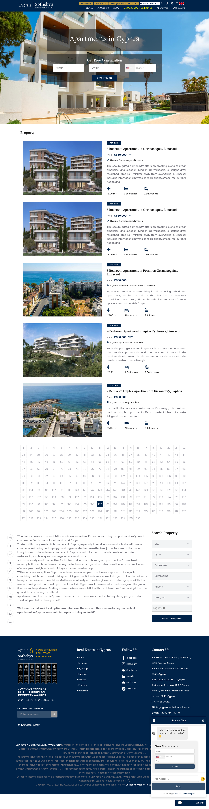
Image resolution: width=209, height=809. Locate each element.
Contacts (179, 7)
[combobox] (130, 68)
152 (169, 490)
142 (92, 490)
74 (77, 469)
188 (108, 504)
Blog (116, 7)
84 (153, 469)
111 (23, 483)
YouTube (131, 682)
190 (123, 504)
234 (123, 518)
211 (115, 511)
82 (138, 469)
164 (92, 497)
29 (69, 455)
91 (39, 476)
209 (100, 511)
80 (122, 469)
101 (115, 476)
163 (84, 497)
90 (31, 476)
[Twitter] (10, 563)
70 (46, 469)
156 (31, 497)
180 (46, 504)
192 (138, 504)
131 (176, 483)
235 (130, 518)
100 (108, 476)
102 (123, 476)
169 (130, 497)
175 (176, 497)
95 (69, 476)
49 (54, 462)
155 (23, 497)
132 (184, 483)
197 (176, 504)
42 (168, 455)
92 (46, 476)
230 (92, 518)
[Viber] (10, 580)
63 (161, 462)
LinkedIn (130, 676)
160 (62, 497)
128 (153, 483)
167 (115, 497)
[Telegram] (10, 554)
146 (123, 490)
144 (108, 490)
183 (69, 504)
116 (61, 483)
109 (176, 476)
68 (31, 469)
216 (153, 511)
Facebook (131, 657)
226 (62, 518)
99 (100, 476)
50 (61, 462)
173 (161, 497)
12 (107, 448)
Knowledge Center (30, 725)
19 (161, 448)
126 (138, 483)
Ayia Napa (83, 668)
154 (184, 490)
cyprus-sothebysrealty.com (185, 794)
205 (69, 511)
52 (77, 462)
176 (184, 497)
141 (84, 490)
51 (69, 462)
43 (176, 455)
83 (145, 469)
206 (77, 511)
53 (84, 462)
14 (123, 448)
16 (138, 448)
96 (77, 476)
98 (92, 476)
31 (85, 455)
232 (108, 518)
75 (84, 469)
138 (61, 490)
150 (153, 490)
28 (61, 455)
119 (84, 483)
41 (161, 455)
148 (138, 490)
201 (39, 511)
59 (130, 462)
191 (130, 504)
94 (61, 476)
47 (38, 462)
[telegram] (174, 3)
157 (39, 497)
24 (31, 455)
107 (161, 476)
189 (115, 504)
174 (169, 497)
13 (115, 448)
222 (31, 518)
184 (77, 504)
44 (184, 455)
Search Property (172, 618)
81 (130, 469)
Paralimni (83, 690)
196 (169, 504)
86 (168, 469)
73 (69, 469)
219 (176, 511)
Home (89, 7)
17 (146, 448)
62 (153, 462)
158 (46, 497)
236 (138, 518)
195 (161, 504)
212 (123, 511)
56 (107, 462)
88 (184, 469)
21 (176, 448)
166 (108, 497)
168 (123, 497)
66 (184, 462)
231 (100, 518)
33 (100, 455)
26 (46, 455)
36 (122, 455)
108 (169, 476)
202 (46, 511)
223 (39, 518)
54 (92, 462)
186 (92, 504)
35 (115, 455)
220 (184, 511)
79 (115, 469)
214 (138, 511)
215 (146, 511)
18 (153, 448)
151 (161, 490)
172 (153, 497)
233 (115, 518)
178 (31, 504)
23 (23, 455)
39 (145, 455)
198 (184, 504)
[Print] (10, 622)
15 (130, 448)
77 (99, 469)
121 (100, 483)
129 (161, 483)
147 (130, 490)
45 (23, 462)
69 (38, 469)
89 (23, 476)
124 (123, 483)
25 (38, 455)
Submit (175, 766)
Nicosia (82, 679)
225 (54, 518)
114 (46, 483)
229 (85, 518)
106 (153, 476)
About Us (162, 7)
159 (54, 497)
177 (23, 504)
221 (23, 518)
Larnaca (82, 674)
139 (69, 490)
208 (92, 511)
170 (138, 497)
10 (92, 448)
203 (54, 511)
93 (54, 476)
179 (39, 504)
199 (23, 511)
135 (39, 490)
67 (23, 469)
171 (145, 497)
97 (84, 476)
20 (168, 448)
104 (138, 476)
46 (31, 462)
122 (107, 483)
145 (115, 490)
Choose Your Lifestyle (138, 7)
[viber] (169, 3)
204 (61, 511)
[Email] (10, 613)
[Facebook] (10, 546)
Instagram (131, 663)
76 (92, 469)
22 (184, 448)
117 (69, 483)
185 (85, 504)
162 (77, 497)
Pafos (81, 657)
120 (92, 483)
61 (146, 462)
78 (107, 469)
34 (107, 455)
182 (61, 504)
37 (130, 455)
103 (130, 476)
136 (46, 490)
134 (31, 490)
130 (169, 483)
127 (146, 483)
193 (146, 504)
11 (100, 448)
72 (61, 469)
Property (103, 7)
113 (38, 483)
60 (138, 462)
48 (46, 462)
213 (130, 511)
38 (138, 455)
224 (46, 518)
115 (54, 483)
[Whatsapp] (10, 571)
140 (77, 490)
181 (54, 504)
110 (184, 476)
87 (176, 469)
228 (77, 518)
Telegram (131, 688)
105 (146, 476)
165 (100, 497)
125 (130, 483)
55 (99, 462)
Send (178, 786)
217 (161, 511)
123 (115, 483)
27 (54, 455)
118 (76, 483)
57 (115, 462)
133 (23, 490)
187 (100, 504)
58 (122, 462)
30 (77, 455)
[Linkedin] (10, 588)
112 (31, 483)
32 (92, 455)
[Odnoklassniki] (10, 605)
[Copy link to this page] (10, 537)
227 (69, 518)
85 (161, 469)
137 (54, 490)
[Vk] (10, 597)
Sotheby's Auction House (139, 784)
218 (169, 511)
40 (153, 455)
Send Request (104, 77)
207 (84, 511)
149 (146, 490)
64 (168, 462)
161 (69, 497)
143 (100, 490)
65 (176, 462)
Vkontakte (131, 670)
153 (176, 490)
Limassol (83, 663)
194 (153, 504)
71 (54, 469)
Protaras (82, 685)
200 (31, 511)
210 (107, 511)
